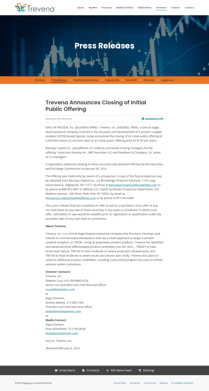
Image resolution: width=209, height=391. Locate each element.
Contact (189, 7)
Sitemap (148, 370)
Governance (168, 80)
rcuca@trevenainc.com (60, 289)
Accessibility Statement (182, 383)
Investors (161, 7)
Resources (149, 80)
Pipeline (93, 7)
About (80, 7)
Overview (40, 80)
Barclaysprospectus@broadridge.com (133, 185)
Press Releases (59, 80)
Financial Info (112, 80)
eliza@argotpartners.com (62, 333)
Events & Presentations (86, 80)
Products (107, 7)
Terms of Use (150, 383)
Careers (175, 7)
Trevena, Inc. (27, 383)
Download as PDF (154, 118)
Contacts (93, 370)
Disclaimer (135, 383)
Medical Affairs (124, 7)
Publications (144, 7)
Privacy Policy (120, 383)
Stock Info (131, 80)
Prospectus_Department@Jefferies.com (71, 198)
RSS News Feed (121, 370)
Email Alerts (67, 370)
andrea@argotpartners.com (63, 311)
